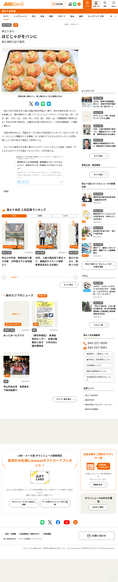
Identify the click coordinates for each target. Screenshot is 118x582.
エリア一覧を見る (63, 399)
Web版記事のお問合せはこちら (98, 378)
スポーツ (61, 16)
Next (75, 277)
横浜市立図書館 (91, 409)
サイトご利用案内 (24, 539)
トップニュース (20, 16)
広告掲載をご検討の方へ (30, 534)
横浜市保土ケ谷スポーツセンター (99, 405)
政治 (72, 16)
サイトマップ (37, 539)
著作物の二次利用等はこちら (98, 360)
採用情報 (47, 534)
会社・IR (96, 6)
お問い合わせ (99, 535)
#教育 (6, 191)
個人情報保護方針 (9, 539)
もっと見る (68, 285)
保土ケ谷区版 (9, 11)
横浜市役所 (89, 400)
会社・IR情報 (10, 534)
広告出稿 (59, 4)
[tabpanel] (40, 72)
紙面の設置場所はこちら (96, 371)
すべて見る (98, 156)
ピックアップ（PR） (96, 16)
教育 (51, 16)
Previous (4, 277)
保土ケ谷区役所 (91, 395)
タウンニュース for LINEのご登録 (24, 503)
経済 (81, 16)
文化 (33, 16)
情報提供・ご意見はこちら (97, 354)
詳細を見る (97, 485)
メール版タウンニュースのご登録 (55, 503)
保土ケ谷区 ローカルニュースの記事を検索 (98, 265)
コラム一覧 (98, 325)
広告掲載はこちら (93, 365)
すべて (6, 16)
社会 (42, 16)
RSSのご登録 (97, 507)
